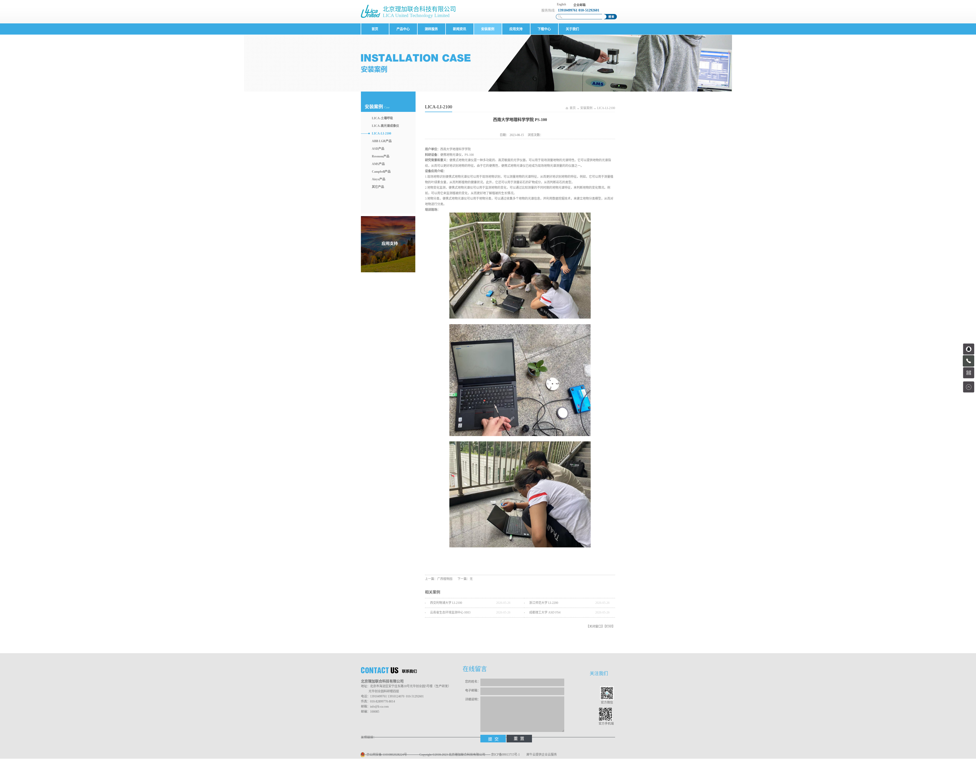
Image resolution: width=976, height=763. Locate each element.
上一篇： (438, 579)
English (561, 4)
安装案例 (586, 108)
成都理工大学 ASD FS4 (544, 612)
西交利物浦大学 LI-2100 (446, 603)
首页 (375, 29)
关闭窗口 (595, 626)
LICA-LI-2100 (606, 108)
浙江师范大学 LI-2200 (543, 603)
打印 (609, 626)
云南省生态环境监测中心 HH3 (450, 612)
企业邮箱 (579, 5)
